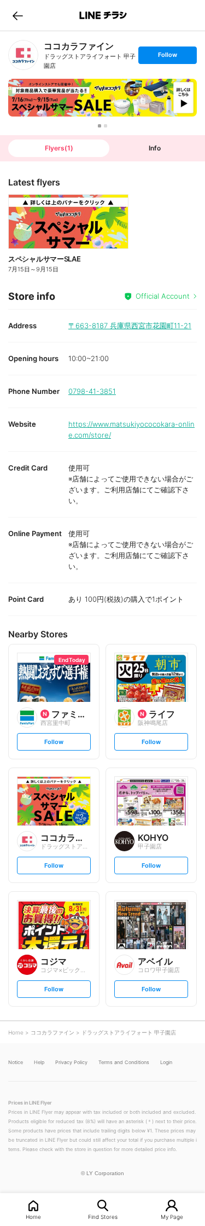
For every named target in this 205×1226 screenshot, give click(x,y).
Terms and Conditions (123, 1062)
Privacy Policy (71, 1062)
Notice (15, 1062)
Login (166, 1062)
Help (39, 1062)
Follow (167, 57)
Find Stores (103, 1216)
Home (33, 1216)
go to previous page (18, 15)
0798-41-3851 (92, 391)
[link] (23, 55)
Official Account (163, 296)
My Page (172, 1216)
